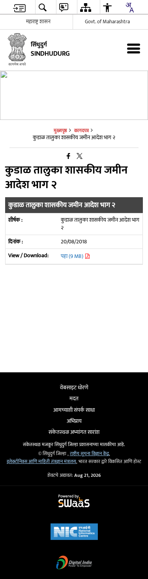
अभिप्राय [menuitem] (74, 421)
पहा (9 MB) (72, 256)
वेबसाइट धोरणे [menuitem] (74, 387)
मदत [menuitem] (74, 398)
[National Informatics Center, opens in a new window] (74, 532)
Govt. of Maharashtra (107, 21)
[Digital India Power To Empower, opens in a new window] (74, 563)
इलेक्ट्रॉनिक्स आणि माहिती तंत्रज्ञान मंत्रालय (41, 461)
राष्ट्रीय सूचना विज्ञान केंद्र (89, 454)
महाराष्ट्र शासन (38, 21)
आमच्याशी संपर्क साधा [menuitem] (74, 410)
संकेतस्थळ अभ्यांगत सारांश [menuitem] (74, 432)
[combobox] (129, 7)
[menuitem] (19, 7)
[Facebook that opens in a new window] (68, 156)
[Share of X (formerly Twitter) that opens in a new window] (79, 156)
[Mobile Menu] (134, 48)
